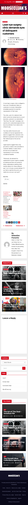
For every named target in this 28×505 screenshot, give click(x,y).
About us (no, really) (16, 487)
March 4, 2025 (9, 416)
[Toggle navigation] (13, 13)
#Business (20, 39)
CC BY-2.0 (14, 99)
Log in (4, 378)
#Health (10, 42)
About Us (8, 487)
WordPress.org (7, 389)
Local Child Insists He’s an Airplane (12, 290)
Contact (23, 487)
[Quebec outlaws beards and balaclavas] (17, 193)
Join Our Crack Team (16, 491)
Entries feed (6, 381)
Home (4, 487)
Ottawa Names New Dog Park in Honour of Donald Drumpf (14, 444)
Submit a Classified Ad (12, 498)
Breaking (6, 440)
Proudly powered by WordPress (9, 482)
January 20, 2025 (10, 446)
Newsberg (22, 482)
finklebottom (19, 225)
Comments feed (7, 385)
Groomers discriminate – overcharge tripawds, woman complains (6, 213)
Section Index (18, 494)
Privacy (24, 491)
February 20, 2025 (10, 430)
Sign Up (24, 494)
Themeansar (14, 484)
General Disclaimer (6, 491)
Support (19, 498)
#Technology (11, 44)
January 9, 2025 (9, 462)
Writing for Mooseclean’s (14, 501)
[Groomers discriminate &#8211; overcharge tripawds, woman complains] (7, 207)
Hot (5, 409)
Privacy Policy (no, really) (8, 494)
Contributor (19, 416)
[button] (23, 13)
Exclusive (5, 21)
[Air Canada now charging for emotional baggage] (8, 197)
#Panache (15, 42)
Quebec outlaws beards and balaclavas (16, 198)
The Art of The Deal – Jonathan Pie (12, 412)
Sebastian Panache (14, 37)
